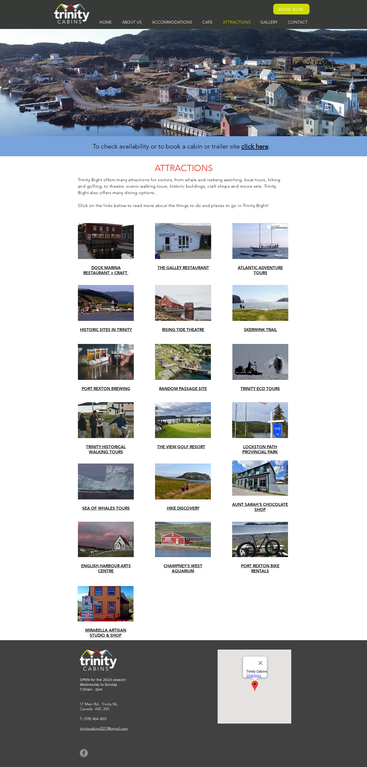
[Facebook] (84, 753)
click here (254, 146)
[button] (132, 22)
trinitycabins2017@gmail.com (104, 728)
